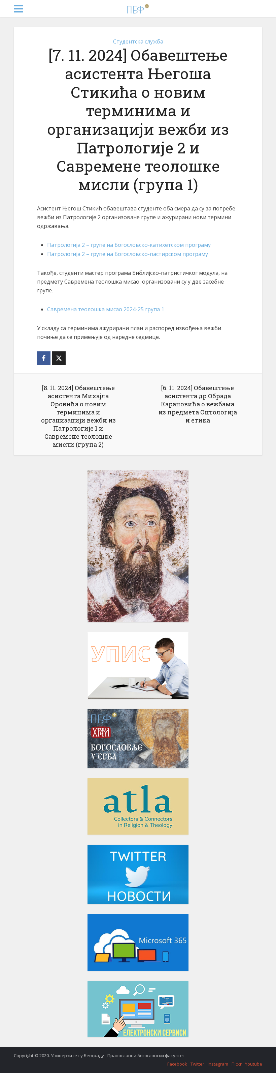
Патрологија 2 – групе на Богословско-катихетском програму (129, 245)
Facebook (177, 1064)
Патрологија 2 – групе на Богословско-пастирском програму (127, 254)
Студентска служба (138, 41)
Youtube (253, 1064)
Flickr (237, 1064)
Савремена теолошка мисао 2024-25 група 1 (105, 309)
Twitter (197, 1064)
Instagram (218, 1064)
